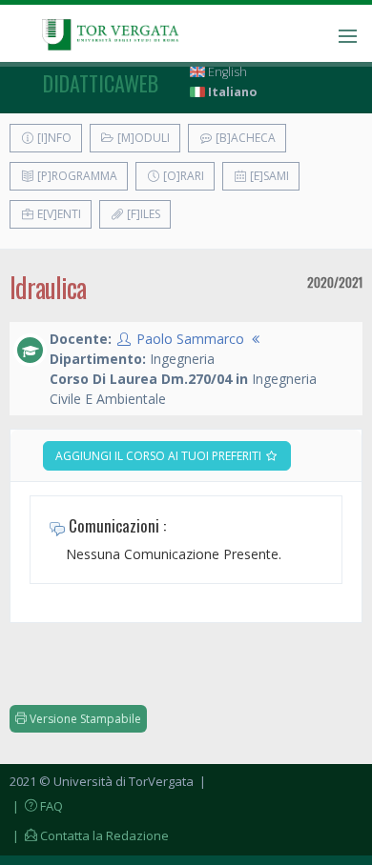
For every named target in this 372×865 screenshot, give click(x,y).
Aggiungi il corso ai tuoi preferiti (159, 456)
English (226, 72)
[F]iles (142, 214)
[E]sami (268, 176)
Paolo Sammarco (190, 339)
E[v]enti (57, 214)
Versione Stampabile (84, 719)
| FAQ (36, 806)
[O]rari (182, 176)
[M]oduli (142, 138)
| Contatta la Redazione (89, 835)
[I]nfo (53, 138)
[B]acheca (244, 138)
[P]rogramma (75, 176)
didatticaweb (100, 83)
